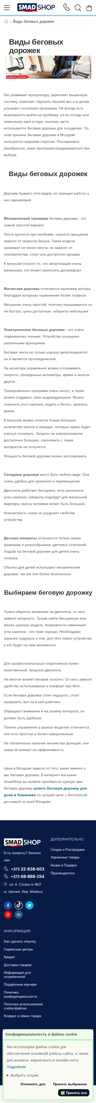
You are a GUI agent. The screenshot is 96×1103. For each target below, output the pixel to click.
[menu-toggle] (7, 8)
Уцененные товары (65, 857)
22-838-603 (27, 868)
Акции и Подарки (64, 865)
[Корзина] (89, 8)
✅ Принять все (74, 1093)
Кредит (9, 957)
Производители (62, 873)
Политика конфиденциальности (20, 994)
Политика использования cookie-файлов (23, 1006)
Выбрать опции (24, 1075)
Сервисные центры (18, 949)
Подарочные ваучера (20, 984)
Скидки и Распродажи (68, 850)
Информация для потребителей (17, 975)
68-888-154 (27, 876)
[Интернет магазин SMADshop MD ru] (36, 7)
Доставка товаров (17, 965)
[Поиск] (77, 7)
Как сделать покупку (20, 941)
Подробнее (16, 1066)
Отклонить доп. (33, 1084)
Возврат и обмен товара (22, 1016)
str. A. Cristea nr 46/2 (25, 884)
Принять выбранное (70, 1084)
